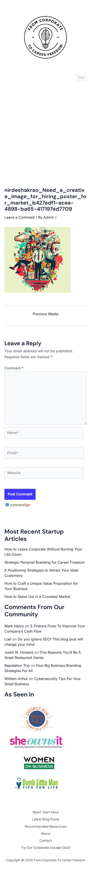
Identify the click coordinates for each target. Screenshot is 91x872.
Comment (13, 368)
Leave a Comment (19, 217)
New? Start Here (46, 812)
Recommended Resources (45, 826)
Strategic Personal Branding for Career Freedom (44, 562)
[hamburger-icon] (82, 78)
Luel (7, 639)
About (45, 833)
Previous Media (45, 314)
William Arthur (16, 678)
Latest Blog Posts (45, 819)
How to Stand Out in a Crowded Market (37, 596)
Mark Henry (14, 626)
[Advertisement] (45, 130)
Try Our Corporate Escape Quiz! (45, 847)
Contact (45, 840)
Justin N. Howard (18, 652)
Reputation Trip (17, 665)
